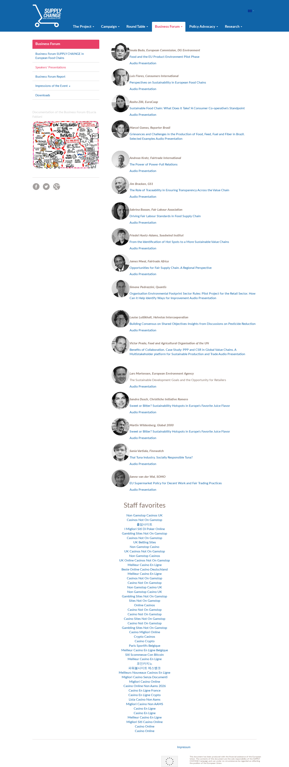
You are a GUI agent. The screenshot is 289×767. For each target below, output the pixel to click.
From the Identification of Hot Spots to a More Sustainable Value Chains (180, 241)
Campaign (109, 26)
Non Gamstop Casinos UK (144, 515)
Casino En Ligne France (144, 690)
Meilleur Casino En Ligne (145, 565)
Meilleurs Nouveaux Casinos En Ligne (144, 672)
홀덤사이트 (144, 524)
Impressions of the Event (51, 86)
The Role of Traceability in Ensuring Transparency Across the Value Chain (180, 190)
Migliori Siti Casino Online (144, 722)
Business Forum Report (50, 76)
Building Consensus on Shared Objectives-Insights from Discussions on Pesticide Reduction (193, 323)
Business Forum (167, 26)
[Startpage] (47, 15)
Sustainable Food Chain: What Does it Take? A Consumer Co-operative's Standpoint (187, 108)
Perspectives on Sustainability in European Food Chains (168, 82)
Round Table (136, 26)
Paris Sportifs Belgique (144, 645)
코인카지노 (144, 663)
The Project (82, 26)
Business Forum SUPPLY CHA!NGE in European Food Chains (59, 56)
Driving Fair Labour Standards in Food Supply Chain (166, 216)
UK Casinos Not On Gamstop (144, 551)
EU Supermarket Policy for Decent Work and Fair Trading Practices (176, 483)
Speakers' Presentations (50, 67)
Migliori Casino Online (144, 681)
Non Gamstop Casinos (144, 556)
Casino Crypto (145, 641)
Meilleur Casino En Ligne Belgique (144, 650)
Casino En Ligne (145, 708)
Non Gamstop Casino (144, 546)
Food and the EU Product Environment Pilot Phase (164, 56)
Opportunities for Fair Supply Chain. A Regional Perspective (171, 267)
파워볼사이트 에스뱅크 (144, 668)
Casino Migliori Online (144, 632)
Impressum (184, 747)
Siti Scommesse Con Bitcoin (144, 654)
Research (232, 26)
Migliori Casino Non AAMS (144, 704)
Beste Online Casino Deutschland (144, 569)
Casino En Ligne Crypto (144, 695)
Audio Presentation (143, 63)
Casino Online (144, 726)
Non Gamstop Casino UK (144, 587)
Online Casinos (144, 605)
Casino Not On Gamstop (145, 582)
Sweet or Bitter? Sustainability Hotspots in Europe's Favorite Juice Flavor (180, 405)
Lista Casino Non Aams (144, 699)
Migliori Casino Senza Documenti (145, 677)
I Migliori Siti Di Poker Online (144, 529)
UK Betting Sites (144, 542)
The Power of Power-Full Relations (154, 164)
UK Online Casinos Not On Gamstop (144, 560)
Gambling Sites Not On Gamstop (144, 533)
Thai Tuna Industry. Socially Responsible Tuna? (161, 457)
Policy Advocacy (202, 26)
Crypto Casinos (144, 636)
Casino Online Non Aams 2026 (144, 686)
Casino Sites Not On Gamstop (144, 618)
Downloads (42, 95)
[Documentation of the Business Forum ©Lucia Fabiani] (65, 145)
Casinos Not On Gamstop (144, 520)
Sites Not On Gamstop (144, 600)
